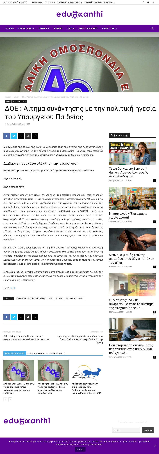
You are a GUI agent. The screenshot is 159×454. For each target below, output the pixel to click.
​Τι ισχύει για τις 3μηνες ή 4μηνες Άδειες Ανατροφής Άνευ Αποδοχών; (128, 172)
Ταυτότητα (50, 2)
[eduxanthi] (79, 15)
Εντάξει (80, 449)
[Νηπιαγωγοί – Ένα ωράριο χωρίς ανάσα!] (132, 198)
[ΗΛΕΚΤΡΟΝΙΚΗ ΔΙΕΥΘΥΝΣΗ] (21, 136)
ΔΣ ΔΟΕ (59, 298)
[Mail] (148, 2)
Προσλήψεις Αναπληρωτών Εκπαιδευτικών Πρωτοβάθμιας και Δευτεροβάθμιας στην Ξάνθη (80, 339)
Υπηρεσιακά (25, 28)
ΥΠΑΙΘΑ (10, 28)
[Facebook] (143, 2)
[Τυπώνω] (28, 136)
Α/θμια (43, 28)
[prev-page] (5, 399)
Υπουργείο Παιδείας (19, 101)
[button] (152, 28)
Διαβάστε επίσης (119, 135)
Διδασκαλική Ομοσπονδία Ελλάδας (31, 298)
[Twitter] (14, 136)
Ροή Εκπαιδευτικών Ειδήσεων (70, 2)
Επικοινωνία (37, 2)
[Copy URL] (35, 136)
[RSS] (153, 2)
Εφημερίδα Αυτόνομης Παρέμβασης (100, 2)
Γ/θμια (71, 28)
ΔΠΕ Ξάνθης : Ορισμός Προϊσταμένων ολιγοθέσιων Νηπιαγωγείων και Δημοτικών (26, 338)
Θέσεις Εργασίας (88, 28)
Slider (16, 97)
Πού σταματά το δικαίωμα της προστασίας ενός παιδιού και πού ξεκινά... (131, 349)
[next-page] (10, 399)
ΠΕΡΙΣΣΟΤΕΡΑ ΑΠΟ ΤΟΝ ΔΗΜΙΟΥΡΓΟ (46, 353)
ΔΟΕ (13, 288)
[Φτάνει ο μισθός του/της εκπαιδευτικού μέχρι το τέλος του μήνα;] (132, 239)
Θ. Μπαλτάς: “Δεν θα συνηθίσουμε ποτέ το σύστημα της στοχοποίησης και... (131, 304)
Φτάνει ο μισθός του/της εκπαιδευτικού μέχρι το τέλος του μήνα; (131, 258)
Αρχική (8, 97)
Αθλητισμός (109, 28)
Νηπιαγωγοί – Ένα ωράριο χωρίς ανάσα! (128, 215)
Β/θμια (58, 28)
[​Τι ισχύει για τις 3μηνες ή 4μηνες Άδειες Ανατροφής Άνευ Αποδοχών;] (132, 153)
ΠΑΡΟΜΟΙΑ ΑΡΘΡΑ (14, 353)
